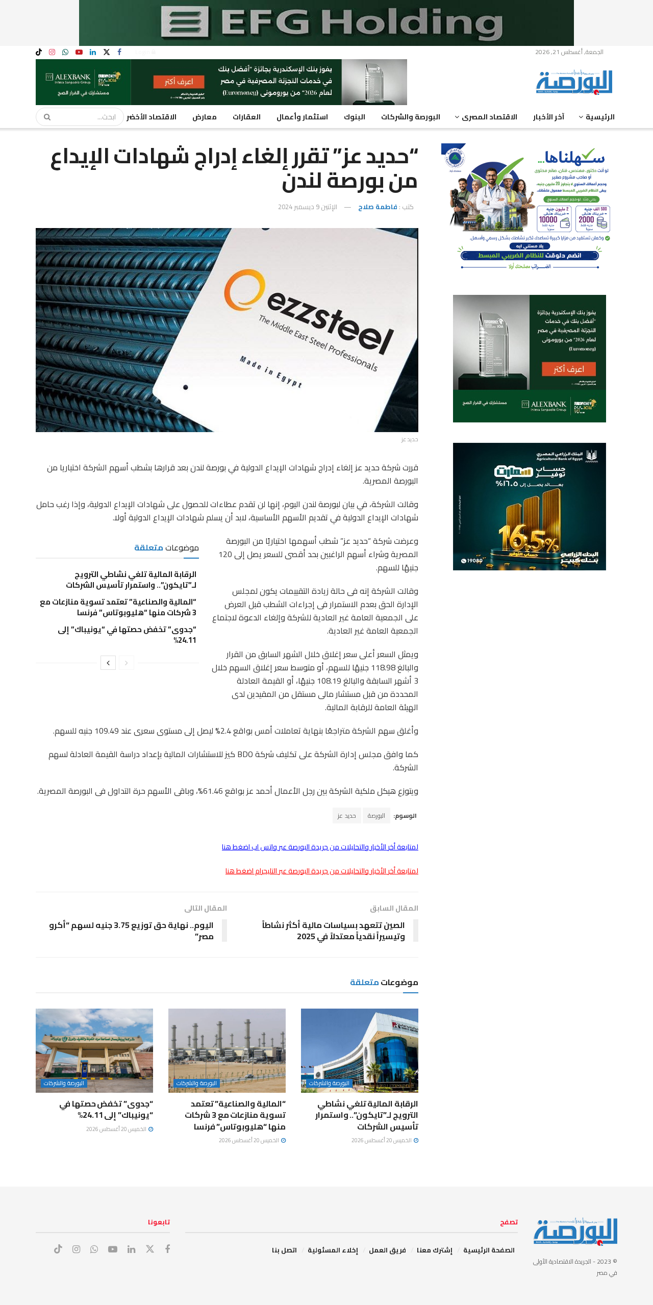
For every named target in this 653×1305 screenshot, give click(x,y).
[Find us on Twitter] (106, 52)
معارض (204, 116)
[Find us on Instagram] (52, 52)
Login (143, 52)
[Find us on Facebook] (119, 52)
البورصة (376, 815)
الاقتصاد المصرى (489, 116)
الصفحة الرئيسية (489, 1250)
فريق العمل (387, 1250)
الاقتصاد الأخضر (152, 116)
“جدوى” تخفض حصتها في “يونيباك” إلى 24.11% (127, 634)
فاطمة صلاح (377, 206)
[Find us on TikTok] (39, 52)
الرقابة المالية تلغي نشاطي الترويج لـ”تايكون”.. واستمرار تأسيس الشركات (131, 579)
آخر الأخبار (548, 116)
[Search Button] (44, 117)
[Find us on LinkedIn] (93, 52)
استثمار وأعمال (302, 116)
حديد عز (347, 815)
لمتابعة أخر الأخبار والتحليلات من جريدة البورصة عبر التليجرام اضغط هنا (321, 870)
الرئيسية (600, 116)
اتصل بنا (284, 1250)
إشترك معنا (435, 1250)
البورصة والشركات (410, 116)
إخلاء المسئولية (333, 1250)
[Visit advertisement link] (326, 23)
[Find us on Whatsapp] (65, 52)
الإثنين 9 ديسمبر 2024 (307, 206)
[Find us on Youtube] (79, 52)
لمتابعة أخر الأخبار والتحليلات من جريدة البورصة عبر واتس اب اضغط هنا (320, 847)
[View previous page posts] (126, 663)
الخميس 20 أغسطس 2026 (382, 1140)
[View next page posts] (108, 663)
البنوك (354, 116)
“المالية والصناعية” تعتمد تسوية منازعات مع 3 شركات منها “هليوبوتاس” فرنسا (118, 607)
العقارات (247, 116)
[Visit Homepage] (576, 82)
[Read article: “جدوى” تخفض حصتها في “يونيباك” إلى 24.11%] (94, 1050)
